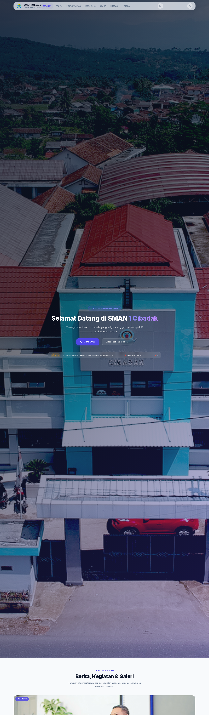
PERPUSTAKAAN (74, 6)
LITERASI (114, 6)
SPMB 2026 (89, 341)
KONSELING (90, 6)
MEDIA (127, 6)
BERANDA (47, 6)
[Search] (160, 6)
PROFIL (59, 6)
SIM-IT (103, 6)
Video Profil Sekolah (115, 342)
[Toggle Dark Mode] (190, 6)
